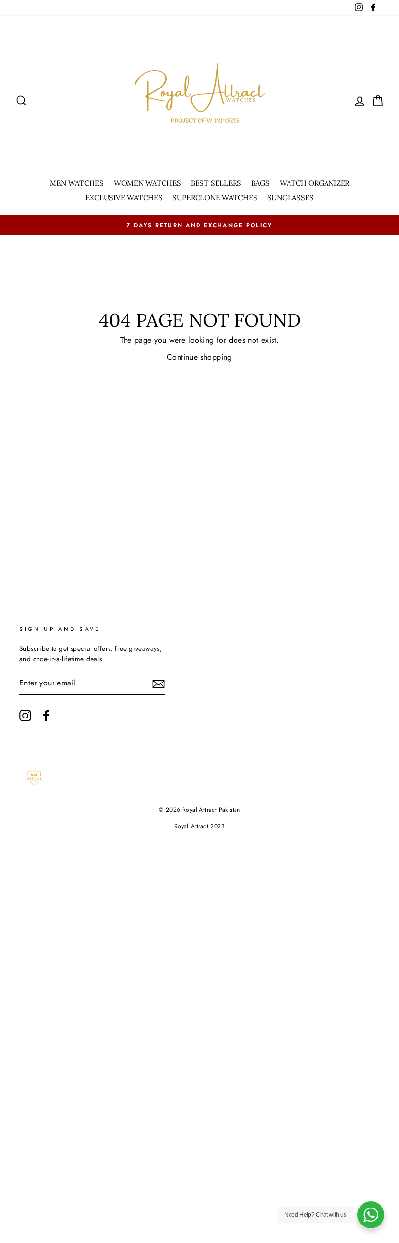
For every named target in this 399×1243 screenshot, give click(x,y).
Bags (260, 183)
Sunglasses (290, 197)
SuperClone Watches (214, 197)
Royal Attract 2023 (199, 826)
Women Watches (147, 183)
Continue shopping (199, 357)
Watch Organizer (314, 183)
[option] (199, 225)
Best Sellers (216, 183)
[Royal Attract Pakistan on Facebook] (46, 715)
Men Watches (77, 183)
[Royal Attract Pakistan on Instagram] (25, 715)
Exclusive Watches (124, 197)
